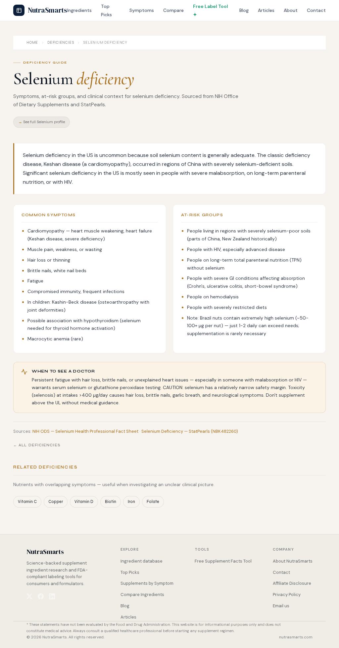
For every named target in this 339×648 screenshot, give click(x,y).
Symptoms (141, 10)
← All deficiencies (37, 445)
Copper (55, 501)
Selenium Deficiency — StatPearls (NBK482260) (189, 431)
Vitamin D (83, 501)
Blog (244, 10)
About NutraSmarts (293, 561)
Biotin (110, 501)
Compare (173, 10)
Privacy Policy (287, 594)
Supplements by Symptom (147, 583)
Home (32, 42)
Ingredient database (142, 561)
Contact (316, 10)
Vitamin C (27, 501)
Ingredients (79, 10)
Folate (153, 501)
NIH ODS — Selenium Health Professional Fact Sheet (85, 431)
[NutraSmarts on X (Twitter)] (29, 596)
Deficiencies (60, 42)
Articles (266, 10)
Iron (131, 501)
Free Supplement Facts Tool (223, 561)
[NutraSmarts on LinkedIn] (52, 596)
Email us (281, 606)
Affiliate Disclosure (292, 583)
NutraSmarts (47, 10)
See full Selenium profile (41, 122)
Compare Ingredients (142, 594)
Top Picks (130, 572)
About (291, 10)
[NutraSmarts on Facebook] (41, 596)
